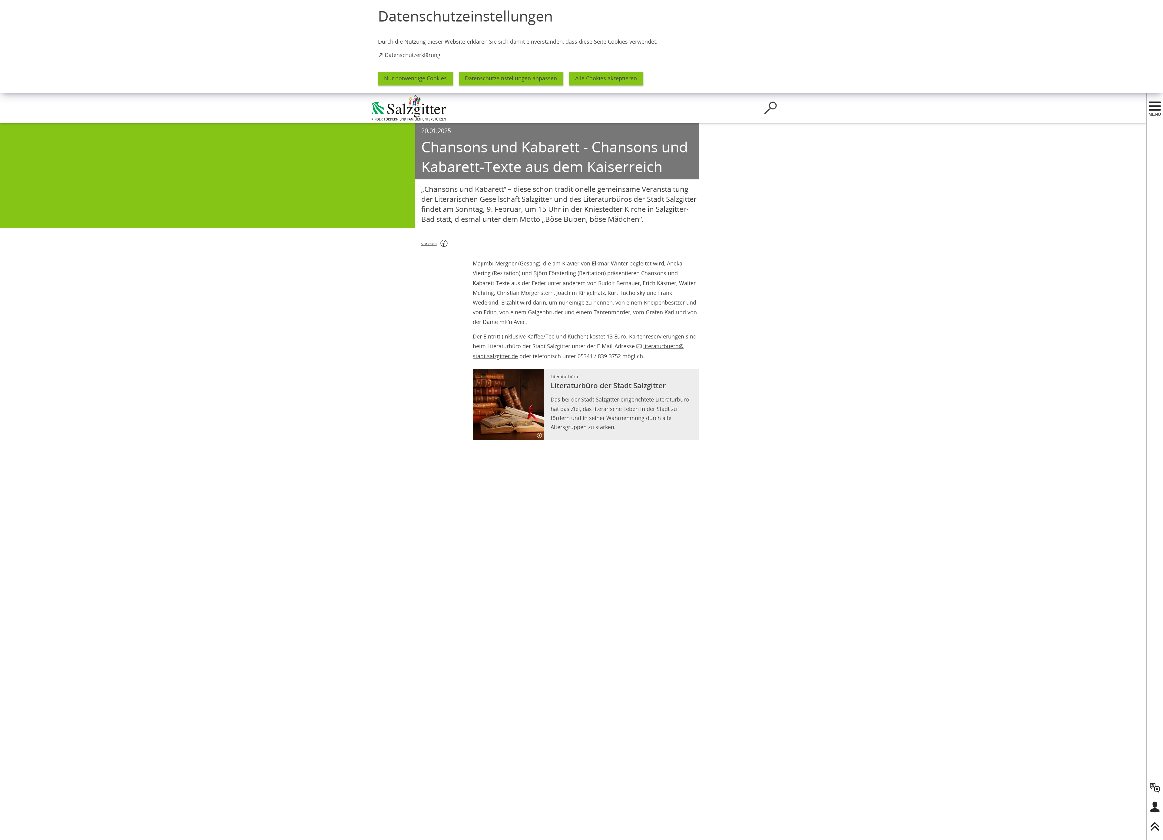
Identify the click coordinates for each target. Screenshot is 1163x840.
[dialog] (581, 46)
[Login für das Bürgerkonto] (1155, 807)
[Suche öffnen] (770, 107)
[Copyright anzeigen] (537, 433)
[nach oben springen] (1155, 826)
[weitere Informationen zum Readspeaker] (444, 243)
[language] (1155, 788)
